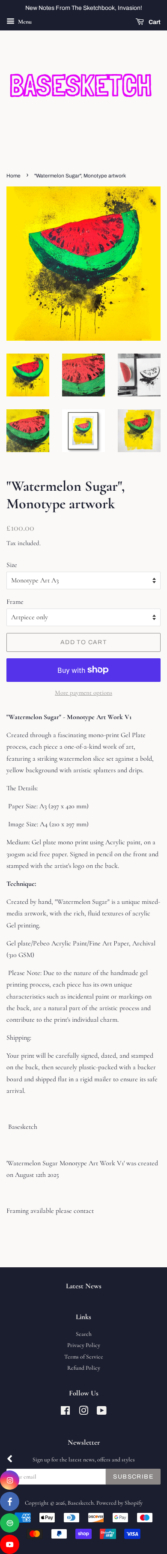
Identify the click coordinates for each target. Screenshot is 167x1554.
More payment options (83, 692)
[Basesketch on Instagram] (83, 1412)
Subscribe (133, 1476)
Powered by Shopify (119, 1502)
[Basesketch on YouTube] (102, 1412)
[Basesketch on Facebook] (65, 1412)
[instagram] (9, 1480)
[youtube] (9, 1544)
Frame (15, 601)
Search (84, 1334)
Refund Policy (83, 1367)
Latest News (83, 1285)
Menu (24, 21)
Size (11, 565)
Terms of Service (83, 1356)
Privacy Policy (83, 1345)
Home (13, 176)
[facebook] (9, 1501)
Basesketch (81, 1502)
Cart (154, 22)
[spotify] (9, 1523)
